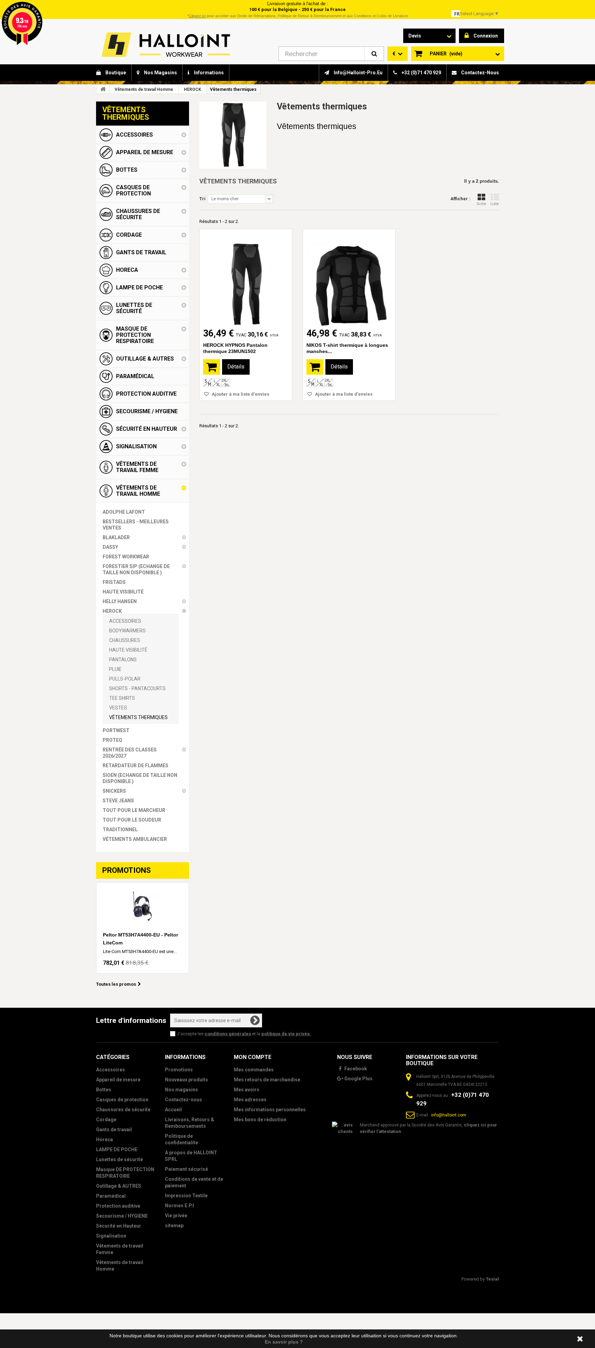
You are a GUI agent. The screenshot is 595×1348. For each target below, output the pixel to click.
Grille (481, 204)
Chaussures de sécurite (123, 1109)
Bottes (103, 1089)
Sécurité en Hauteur (118, 1226)
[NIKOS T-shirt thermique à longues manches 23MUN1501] (349, 278)
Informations (208, 72)
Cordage (106, 1119)
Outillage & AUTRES (118, 1186)
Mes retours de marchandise (267, 1079)
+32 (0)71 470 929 (420, 72)
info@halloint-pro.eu (358, 72)
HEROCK (192, 89)
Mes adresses (250, 1099)
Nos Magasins (160, 72)
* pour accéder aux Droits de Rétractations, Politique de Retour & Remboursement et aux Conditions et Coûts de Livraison (297, 16)
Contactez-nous (479, 72)
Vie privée (176, 1215)
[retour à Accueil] (102, 89)
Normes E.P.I (179, 1205)
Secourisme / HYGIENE (122, 1216)
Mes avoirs (246, 1089)
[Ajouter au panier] (211, 367)
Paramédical (111, 1196)
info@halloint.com (448, 1115)
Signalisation (111, 1236)
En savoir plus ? (284, 1342)
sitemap (174, 1225)
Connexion (485, 36)
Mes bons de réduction (260, 1119)
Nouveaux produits (186, 1079)
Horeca (104, 1139)
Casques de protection (122, 1099)
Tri (202, 198)
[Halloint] (165, 45)
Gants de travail (114, 1129)
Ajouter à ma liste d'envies (240, 394)
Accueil (173, 1109)
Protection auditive (118, 1206)
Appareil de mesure (118, 1079)
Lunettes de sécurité (119, 1159)
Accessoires (110, 1069)
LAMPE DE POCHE (116, 1149)
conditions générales (228, 1033)
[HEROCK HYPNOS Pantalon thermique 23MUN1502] (246, 278)
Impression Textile (186, 1195)
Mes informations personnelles (270, 1109)
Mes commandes (254, 1069)
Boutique (115, 72)
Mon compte (252, 1057)
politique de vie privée (286, 1033)
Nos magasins (181, 1089)
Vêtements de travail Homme (144, 89)
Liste (494, 204)
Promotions (126, 870)
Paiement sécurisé (186, 1169)
